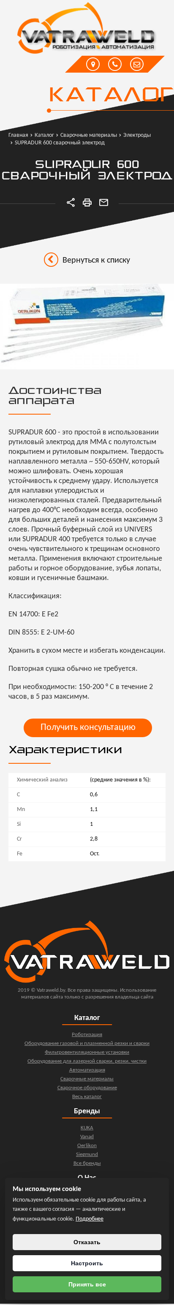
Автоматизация (87, 1070)
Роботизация (87, 1034)
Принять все (87, 1284)
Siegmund (87, 1154)
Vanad (87, 1137)
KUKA (87, 1128)
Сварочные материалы (87, 1079)
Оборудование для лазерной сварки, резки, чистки (87, 1061)
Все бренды (87, 1163)
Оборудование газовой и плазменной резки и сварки (87, 1043)
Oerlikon (87, 1145)
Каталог (111, 96)
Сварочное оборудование (87, 1088)
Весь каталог (87, 1096)
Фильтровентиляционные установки (87, 1052)
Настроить (87, 1263)
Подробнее (89, 1219)
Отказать (87, 1242)
